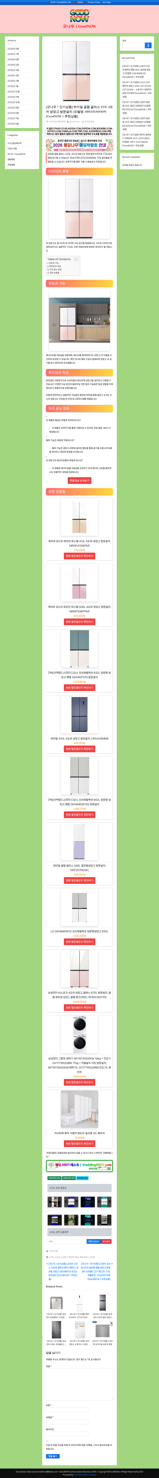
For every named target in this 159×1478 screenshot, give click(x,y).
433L (51, 1257)
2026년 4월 (13, 70)
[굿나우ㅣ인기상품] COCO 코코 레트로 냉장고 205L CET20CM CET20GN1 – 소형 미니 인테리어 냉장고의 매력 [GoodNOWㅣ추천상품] (137, 89)
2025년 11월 (13, 97)
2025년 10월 (13, 102)
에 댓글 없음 (89, 121)
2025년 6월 (13, 124)
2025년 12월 (13, 91)
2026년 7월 (13, 54)
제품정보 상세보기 (79, 480)
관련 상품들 (54, 273)
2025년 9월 (13, 107)
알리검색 (106, 1241)
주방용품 (11, 165)
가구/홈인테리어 (14, 143)
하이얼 (92, 1257)
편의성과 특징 (55, 266)
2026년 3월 (13, 75)
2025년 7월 (13, 118)
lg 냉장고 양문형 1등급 (70, 1257)
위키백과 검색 (82, 1178)
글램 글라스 (84, 1257)
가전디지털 (53, 1251)
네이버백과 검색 (54, 1178)
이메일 (50, 1417)
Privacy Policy (94, 2)
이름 (49, 1405)
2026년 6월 (13, 59)
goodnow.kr (75, 121)
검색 (124, 41)
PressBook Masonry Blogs (85, 1475)
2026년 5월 (13, 65)
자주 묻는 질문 (55, 269)
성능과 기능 (54, 263)
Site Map (107, 2)
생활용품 (11, 159)
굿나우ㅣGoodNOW (79, 26)
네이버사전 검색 (69, 1178)
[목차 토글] (75, 259)
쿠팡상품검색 (93, 1241)
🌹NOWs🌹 (80, 2)
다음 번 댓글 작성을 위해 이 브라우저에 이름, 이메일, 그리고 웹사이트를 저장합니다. (79, 1447)
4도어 (57, 1257)
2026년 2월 (13, 81)
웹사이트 (50, 1429)
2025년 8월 (13, 113)
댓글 (49, 1366)
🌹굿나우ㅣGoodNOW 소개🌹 (60, 2)
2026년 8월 (13, 49)
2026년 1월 (12, 86)
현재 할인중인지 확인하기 (79, 556)
